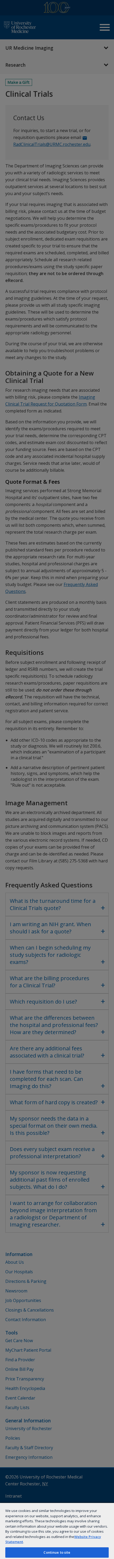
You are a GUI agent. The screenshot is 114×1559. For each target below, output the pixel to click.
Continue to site (56, 1552)
